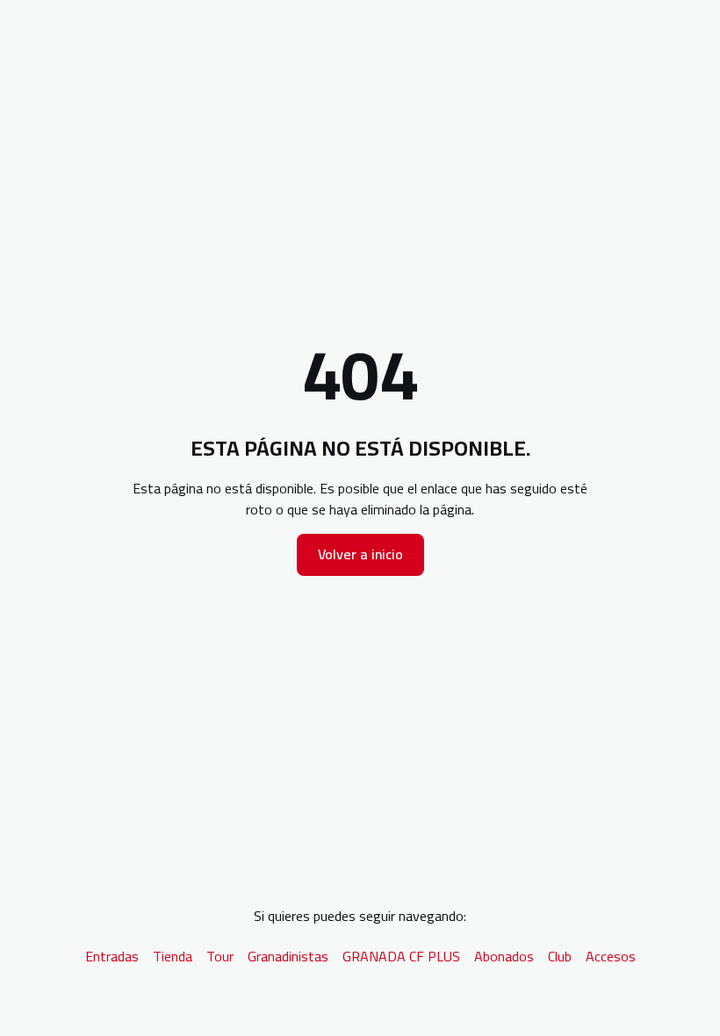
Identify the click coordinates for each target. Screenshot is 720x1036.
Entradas (112, 956)
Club (560, 956)
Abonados (504, 956)
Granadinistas (288, 956)
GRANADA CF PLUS (401, 956)
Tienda (172, 956)
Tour (220, 956)
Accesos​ (611, 956)
